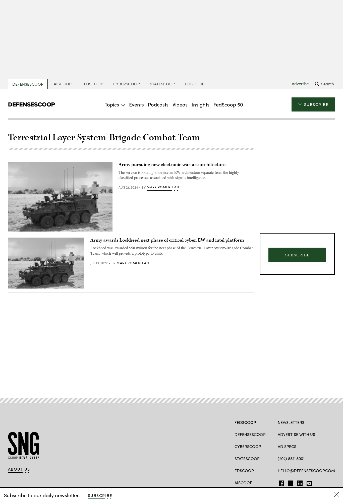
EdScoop (194, 83)
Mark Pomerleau (163, 187)
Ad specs (287, 446)
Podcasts (158, 104)
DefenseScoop (27, 84)
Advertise (300, 83)
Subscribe (316, 104)
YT (308, 482)
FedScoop (92, 83)
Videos (180, 104)
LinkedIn (300, 482)
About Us (19, 469)
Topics (112, 104)
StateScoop (162, 83)
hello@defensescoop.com (306, 470)
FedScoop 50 (228, 104)
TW (290, 482)
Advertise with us (296, 434)
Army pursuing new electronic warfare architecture (172, 164)
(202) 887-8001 (291, 458)
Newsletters (291, 422)
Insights (200, 104)
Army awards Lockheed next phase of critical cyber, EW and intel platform (167, 240)
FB (280, 482)
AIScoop (63, 83)
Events (136, 104)
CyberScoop (126, 83)
